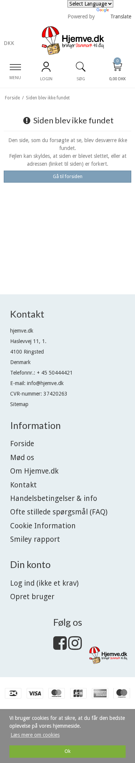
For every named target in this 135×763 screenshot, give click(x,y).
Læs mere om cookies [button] (35, 735)
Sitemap (19, 404)
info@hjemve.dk (45, 383)
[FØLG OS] (60, 647)
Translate (120, 16)
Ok (67, 751)
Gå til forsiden (67, 176)
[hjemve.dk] (72, 41)
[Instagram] (75, 647)
